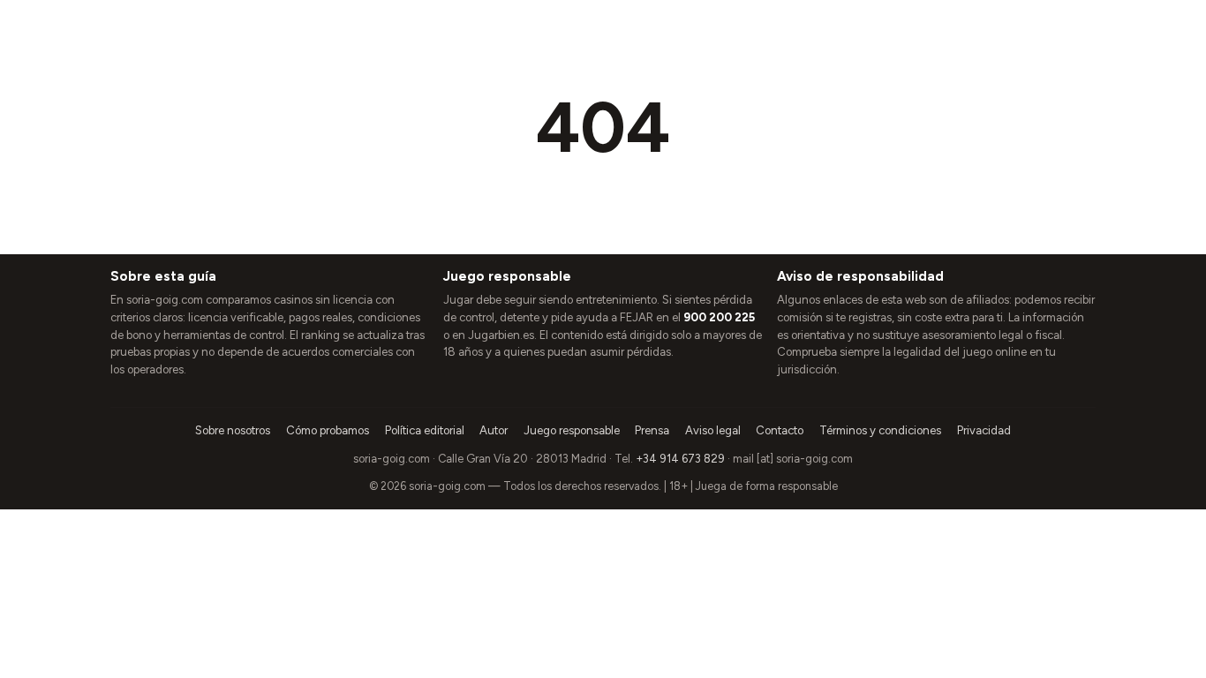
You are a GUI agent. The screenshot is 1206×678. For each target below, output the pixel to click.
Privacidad (984, 430)
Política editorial (424, 430)
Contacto (779, 430)
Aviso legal (713, 430)
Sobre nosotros (232, 430)
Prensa (652, 430)
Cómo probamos (327, 430)
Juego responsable (572, 430)
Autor (493, 430)
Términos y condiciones (880, 430)
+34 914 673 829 (680, 458)
